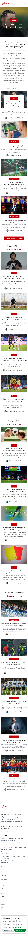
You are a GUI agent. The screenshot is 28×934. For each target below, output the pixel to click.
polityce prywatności (16, 927)
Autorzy (3, 867)
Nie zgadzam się (8, 930)
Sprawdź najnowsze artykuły (14, 238)
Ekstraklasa (4, 891)
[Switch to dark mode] (22, 3)
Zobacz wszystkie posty (14, 249)
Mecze (2, 901)
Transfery (3, 893)
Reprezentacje (14, 620)
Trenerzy (3, 904)
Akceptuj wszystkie (20, 930)
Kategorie (4, 880)
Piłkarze (14, 20)
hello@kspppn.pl (7, 831)
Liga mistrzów (4, 883)
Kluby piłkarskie (14, 179)
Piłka (14, 445)
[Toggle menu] (25, 3)
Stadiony (3, 899)
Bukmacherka (14, 141)
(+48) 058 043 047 (7, 828)
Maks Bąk (3, 875)
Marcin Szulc (4, 870)
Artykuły (4, 835)
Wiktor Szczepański (6, 872)
